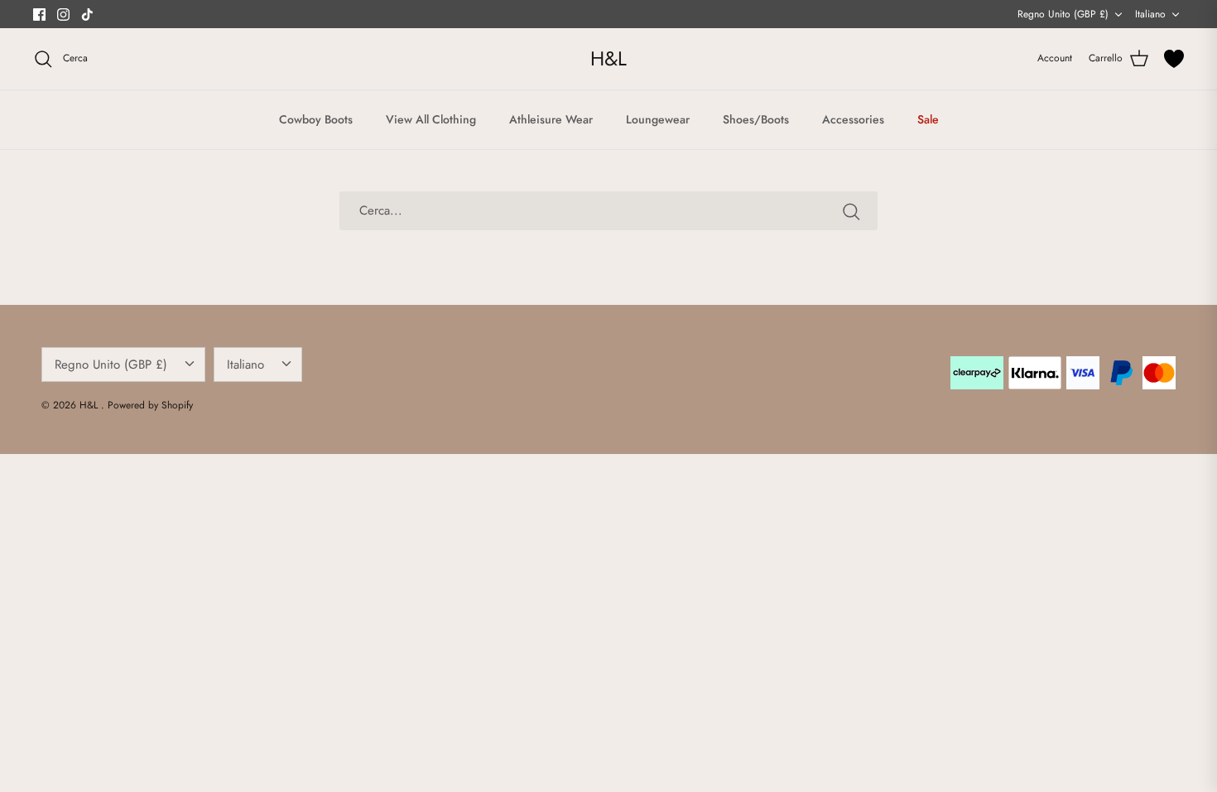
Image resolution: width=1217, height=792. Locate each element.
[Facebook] (39, 14)
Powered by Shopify (150, 405)
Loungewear (658, 119)
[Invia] (851, 211)
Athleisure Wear (551, 119)
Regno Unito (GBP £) (1063, 14)
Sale (928, 119)
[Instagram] (63, 14)
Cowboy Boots (316, 119)
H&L (90, 405)
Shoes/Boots (756, 119)
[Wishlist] (1174, 59)
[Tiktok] (87, 14)
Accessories (853, 119)
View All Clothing (431, 119)
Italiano (1150, 14)
